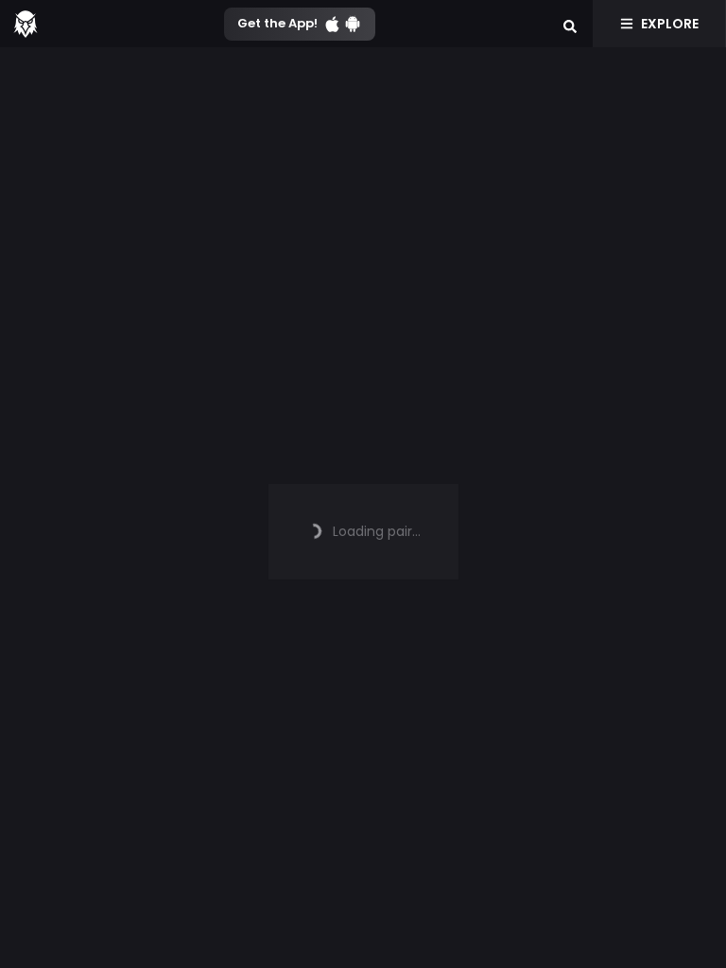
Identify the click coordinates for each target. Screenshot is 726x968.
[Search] (570, 23)
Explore (670, 23)
